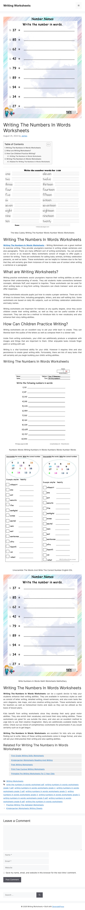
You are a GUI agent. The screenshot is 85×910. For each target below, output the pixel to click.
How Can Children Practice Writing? (20, 153)
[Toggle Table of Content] (47, 144)
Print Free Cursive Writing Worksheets (28, 769)
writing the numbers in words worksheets (44, 801)
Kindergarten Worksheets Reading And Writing (32, 760)
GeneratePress (58, 906)
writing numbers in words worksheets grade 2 (34, 788)
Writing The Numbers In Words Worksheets (23, 148)
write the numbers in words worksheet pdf (25, 785)
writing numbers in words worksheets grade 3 (46, 791)
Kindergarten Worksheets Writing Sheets (24, 808)
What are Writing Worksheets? (18, 151)
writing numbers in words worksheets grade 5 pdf (25, 798)
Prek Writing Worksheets (22, 765)
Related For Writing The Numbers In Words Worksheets (30, 162)
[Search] (39, 895)
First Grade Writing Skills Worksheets (27, 756)
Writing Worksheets (17, 5)
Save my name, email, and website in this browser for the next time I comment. (41, 873)
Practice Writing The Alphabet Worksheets (25, 805)
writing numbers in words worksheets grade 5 (59, 795)
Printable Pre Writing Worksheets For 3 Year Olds (33, 774)
